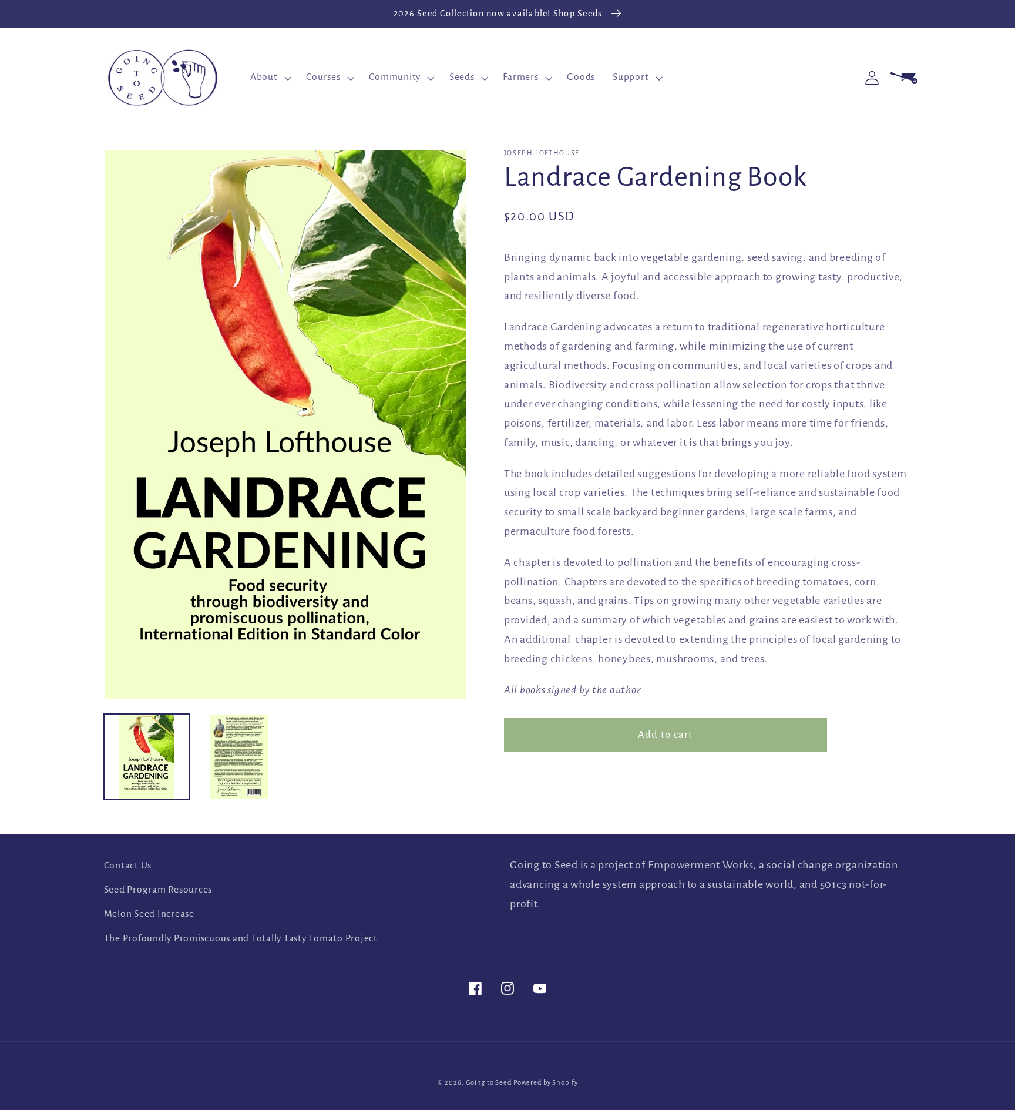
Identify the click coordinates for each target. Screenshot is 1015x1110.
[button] (269, 77)
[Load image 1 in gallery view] (146, 756)
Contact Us (128, 865)
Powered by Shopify (545, 1082)
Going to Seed (489, 1082)
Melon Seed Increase (149, 913)
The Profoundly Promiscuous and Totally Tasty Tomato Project (241, 938)
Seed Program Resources (158, 889)
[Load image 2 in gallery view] (238, 756)
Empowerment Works (701, 865)
